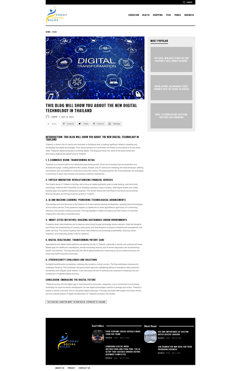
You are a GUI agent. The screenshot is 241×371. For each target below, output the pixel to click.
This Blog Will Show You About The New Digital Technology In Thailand (76, 302)
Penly (116, 338)
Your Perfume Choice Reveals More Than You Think (123, 332)
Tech (54, 31)
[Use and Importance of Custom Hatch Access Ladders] (150, 336)
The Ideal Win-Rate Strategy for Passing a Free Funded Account (171, 59)
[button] (187, 2)
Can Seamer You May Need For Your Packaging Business (175, 348)
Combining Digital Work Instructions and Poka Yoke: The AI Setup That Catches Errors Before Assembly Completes (123, 350)
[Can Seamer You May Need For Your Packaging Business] (150, 351)
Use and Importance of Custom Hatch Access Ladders (173, 333)
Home (48, 31)
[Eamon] (48, 117)
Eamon (54, 117)
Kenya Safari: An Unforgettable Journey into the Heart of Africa (171, 87)
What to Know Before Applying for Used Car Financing (171, 116)
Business (109, 337)
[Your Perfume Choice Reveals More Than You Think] (98, 336)
